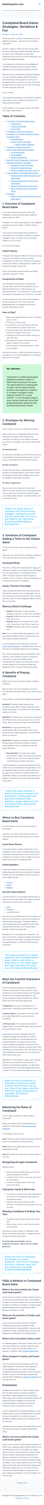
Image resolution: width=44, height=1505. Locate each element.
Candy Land (6, 1034)
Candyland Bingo (17, 139)
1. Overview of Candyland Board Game (20, 121)
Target (9, 885)
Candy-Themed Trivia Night (21, 142)
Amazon (10, 882)
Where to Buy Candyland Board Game (20, 150)
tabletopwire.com (12, 4)
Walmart (9, 888)
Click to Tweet (36, 527)
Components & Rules (18, 126)
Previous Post (22, 1483)
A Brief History (16, 124)
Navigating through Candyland (22, 165)
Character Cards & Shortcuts (21, 168)
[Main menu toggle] (39, 4)
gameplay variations (30, 1377)
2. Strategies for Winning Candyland (20, 132)
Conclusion (11, 194)
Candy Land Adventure (10, 646)
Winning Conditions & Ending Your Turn (25, 170)
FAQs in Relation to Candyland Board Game (22, 173)
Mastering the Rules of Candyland (19, 163)
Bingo (35, 568)
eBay (8, 907)
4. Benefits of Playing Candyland (18, 147)
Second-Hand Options (19, 158)
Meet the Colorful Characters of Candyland (22, 160)
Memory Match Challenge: (24, 145)
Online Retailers (16, 155)
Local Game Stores (18, 152)
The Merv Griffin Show (30, 1351)
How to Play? (15, 129)
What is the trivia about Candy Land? (24, 186)
